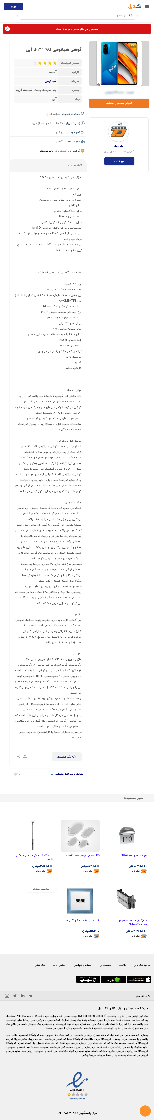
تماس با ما (59, 964)
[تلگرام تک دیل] (31, 996)
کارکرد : (75, 71)
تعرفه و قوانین (82, 964)
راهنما (122, 964)
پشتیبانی (105, 964)
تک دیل (135, 870)
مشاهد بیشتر (41, 888)
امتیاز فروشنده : (69, 62)
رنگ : (76, 98)
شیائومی (51, 81)
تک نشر (40, 964)
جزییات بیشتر (46, 151)
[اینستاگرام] (7, 996)
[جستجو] (131, 16)
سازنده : (75, 80)
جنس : (75, 89)
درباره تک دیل (141, 964)
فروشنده (119, 161)
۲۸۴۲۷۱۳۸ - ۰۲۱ (66, 1112)
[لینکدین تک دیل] (23, 996)
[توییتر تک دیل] (15, 996)
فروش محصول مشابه (119, 102)
